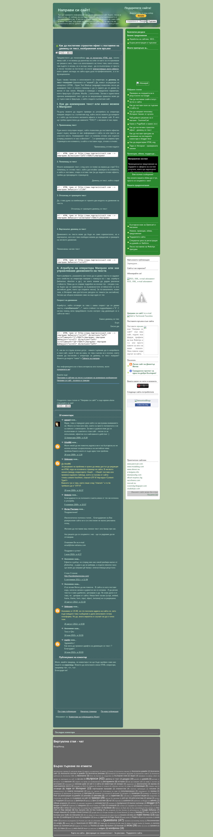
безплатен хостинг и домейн (73, 773)
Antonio (67, 495)
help (131, 812)
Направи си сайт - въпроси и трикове (73, 380)
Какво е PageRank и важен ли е (143, 124)
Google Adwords (60, 812)
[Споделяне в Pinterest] (71, 52)
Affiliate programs (60, 803)
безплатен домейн (140, 771)
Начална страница (88, 712)
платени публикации (138, 789)
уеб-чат (125, 798)
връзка (140, 326)
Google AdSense (149, 810)
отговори (57, 789)
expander (97, 808)
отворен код (152, 786)
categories (82, 805)
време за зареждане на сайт (64, 779)
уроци (149, 798)
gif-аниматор (134, 810)
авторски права (76, 771)
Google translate (108, 812)
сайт (106, 796)
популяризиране (128, 791)
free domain (66, 810)
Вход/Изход (59, 746)
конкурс (120, 784)
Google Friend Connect (79, 812)
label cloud (114, 815)
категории (58, 784)
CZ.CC (155, 805)
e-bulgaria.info (133, 472)
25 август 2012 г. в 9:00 (74, 624)
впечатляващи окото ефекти (106, 69)
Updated (153, 826)
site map (121, 823)
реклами (97, 795)
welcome (93, 828)
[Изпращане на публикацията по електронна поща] (57, 53)
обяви (129, 786)
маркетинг (130, 784)
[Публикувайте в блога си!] (62, 52)
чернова (118, 800)
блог (91, 776)
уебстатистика (137, 798)
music (77, 817)
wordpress (114, 828)
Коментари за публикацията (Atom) (84, 717)
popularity (149, 817)
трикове (95, 798)
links (131, 815)
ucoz (145, 826)
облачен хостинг (118, 786)
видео (133, 776)
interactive (76, 815)
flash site (126, 808)
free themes (123, 810)
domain (57, 808)
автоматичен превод (61, 771)
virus (69, 828)
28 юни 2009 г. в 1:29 (73, 455)
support (77, 826)
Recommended (153, 820)
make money (143, 815)
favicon (117, 808)
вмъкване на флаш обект (148, 776)
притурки (88, 793)
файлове (70, 800)
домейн (145, 779)
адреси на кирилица (91, 771)
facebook (108, 808)
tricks (129, 825)
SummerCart (67, 826)
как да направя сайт (135, 781)
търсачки (116, 798)
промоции (135, 793)
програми (116, 793)
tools (102, 826)
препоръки (77, 793)
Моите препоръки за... (137, 48)
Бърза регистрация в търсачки (143, 43)
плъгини (152, 789)
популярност (143, 791)
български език (120, 776)
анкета (104, 771)
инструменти (108, 781)
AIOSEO (73, 803)
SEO (91, 823)
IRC (85, 815)
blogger (151, 803)
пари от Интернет (76, 788)
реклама (87, 796)
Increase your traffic (61, 815)
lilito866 (67, 442)
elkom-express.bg (134, 478)
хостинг (102, 800)
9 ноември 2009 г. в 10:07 (75, 505)
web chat (77, 828)
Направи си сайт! (74, 10)
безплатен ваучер (122, 771)
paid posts (125, 817)
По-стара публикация (67, 712)
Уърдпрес (60, 800)
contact (122, 805)
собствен (126, 796)
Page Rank (114, 817)
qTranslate (96, 820)
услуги (157, 798)
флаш (88, 800)
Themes (93, 826)
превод (153, 791)
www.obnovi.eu (133, 469)
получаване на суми (110, 791)
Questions (110, 820)
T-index (85, 826)
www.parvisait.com (135, 464)
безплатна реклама (96, 773)
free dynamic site (82, 810)
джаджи (126, 779)
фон (94, 800)
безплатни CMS (68, 776)
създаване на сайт (80, 798)
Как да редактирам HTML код (142, 142)
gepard (67, 420)
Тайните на (91, 358)
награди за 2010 (80, 786)
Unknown (68, 459)
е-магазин (67, 781)
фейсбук (79, 800)
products (64, 820)
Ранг (55, 796)
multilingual (66, 817)
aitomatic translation (85, 803)
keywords (104, 815)
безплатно (81, 776)
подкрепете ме (63, 369)
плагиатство (121, 789)
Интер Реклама (71, 509)
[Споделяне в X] (65, 52)
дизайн (136, 779)
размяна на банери (150, 793)
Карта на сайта (77, 833)
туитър (107, 798)
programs (73, 820)
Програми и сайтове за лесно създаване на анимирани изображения (87, 378)
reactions (128, 820)
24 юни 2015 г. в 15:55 (73, 635)
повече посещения (75, 791)
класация (68, 784)
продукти (125, 793)
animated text (100, 803)
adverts (153, 800)
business (72, 805)
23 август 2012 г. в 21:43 (74, 602)
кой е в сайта (95, 784)
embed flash (76, 808)
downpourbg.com (134, 475)
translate (120, 826)
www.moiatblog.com (135, 467)
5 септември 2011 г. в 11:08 (76, 580)
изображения (95, 781)
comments (112, 805)
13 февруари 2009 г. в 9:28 (76, 438)
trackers (110, 826)
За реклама (119, 833)
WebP (86, 828)
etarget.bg (86, 808)
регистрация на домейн (71, 796)
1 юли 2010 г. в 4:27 (72, 554)
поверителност (59, 791)
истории (121, 781)
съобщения (148, 174)
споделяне (153, 796)
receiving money (138, 820)
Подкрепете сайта (137, 237)
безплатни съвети (142, 773)
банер (111, 771)
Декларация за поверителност (99, 833)
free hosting (97, 810)
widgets (102, 828)
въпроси (92, 778)
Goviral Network (122, 812)
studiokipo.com (133, 489)
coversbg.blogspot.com (137, 486)
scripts (59, 823)
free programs (110, 810)
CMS (103, 805)
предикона (57, 793)
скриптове (115, 795)
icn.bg (154, 812)
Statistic (147, 823)
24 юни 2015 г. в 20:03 (73, 652)
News (95, 817)
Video (62, 828)
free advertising (137, 808)
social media (138, 823)
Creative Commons (143, 805)
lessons (123, 815)
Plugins (135, 817)
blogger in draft (60, 805)
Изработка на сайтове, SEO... (143, 39)
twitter (139, 826)
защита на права (81, 781)
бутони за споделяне (103, 776)
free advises (149, 808)
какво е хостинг (151, 781)
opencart (103, 817)
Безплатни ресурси (136, 32)
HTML (147, 812)
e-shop (66, 808)
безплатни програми (126, 773)
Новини (91, 786)
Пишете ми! (152, 495)
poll (142, 817)
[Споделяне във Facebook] (68, 52)
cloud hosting (93, 805)
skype (129, 823)
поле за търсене (93, 791)
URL (55, 828)
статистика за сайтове (62, 798)
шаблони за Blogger (141, 800)
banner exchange (137, 803)
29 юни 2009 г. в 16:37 (73, 490)
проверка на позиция (102, 793)
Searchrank (80, 823)
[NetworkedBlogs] (143, 401)
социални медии (139, 796)
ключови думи (80, 784)
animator (112, 803)
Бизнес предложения (137, 36)
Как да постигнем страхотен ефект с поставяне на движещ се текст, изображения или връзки (89, 47)
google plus (96, 812)
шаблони (127, 800)
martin (67, 640)
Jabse (91, 815)
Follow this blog (142, 405)
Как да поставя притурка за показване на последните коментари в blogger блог (142, 136)
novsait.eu (131, 483)
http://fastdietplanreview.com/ (76, 576)
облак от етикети (103, 786)
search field (69, 823)
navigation (86, 817)
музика (154, 784)
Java (97, 815)
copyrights (131, 805)
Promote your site (85, 820)
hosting (139, 812)
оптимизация (139, 786)
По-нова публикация (109, 712)
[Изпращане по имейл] (60, 52)
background (122, 803)
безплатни (112, 773)
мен (148, 181)
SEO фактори (102, 823)
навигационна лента (62, 786)
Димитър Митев (82, 23)
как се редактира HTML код (99, 58)
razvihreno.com (133, 480)
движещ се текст (112, 779)
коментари (109, 784)
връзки (80, 779)
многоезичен (142, 784)
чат (110, 800)
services (112, 823)
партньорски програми (102, 789)
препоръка (67, 793)
